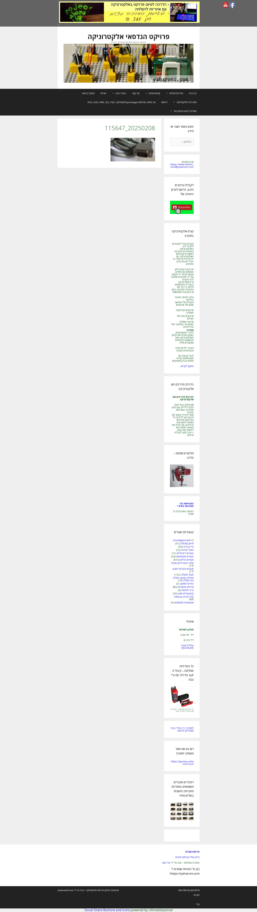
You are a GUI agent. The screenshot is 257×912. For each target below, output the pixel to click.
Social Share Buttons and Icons (107, 910)
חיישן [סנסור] (187, 543)
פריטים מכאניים (186, 587)
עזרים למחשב (187, 583)
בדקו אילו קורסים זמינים (187, 857)
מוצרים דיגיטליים (185, 553)
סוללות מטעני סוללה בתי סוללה (183, 579)
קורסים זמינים (154, 93)
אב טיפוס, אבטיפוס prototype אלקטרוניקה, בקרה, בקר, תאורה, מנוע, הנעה (121, 102)
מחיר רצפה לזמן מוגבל (182, 563)
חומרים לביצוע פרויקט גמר (185, 111)
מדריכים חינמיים (176, 93)
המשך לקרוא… (186, 366)
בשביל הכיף (121, 93)
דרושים (164, 102)
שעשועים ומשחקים (184, 602)
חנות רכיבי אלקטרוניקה (187, 102)
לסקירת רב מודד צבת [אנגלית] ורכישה (182, 729)
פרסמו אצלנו (192, 851)
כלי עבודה (188, 546)
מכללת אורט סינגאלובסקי (187, 647)
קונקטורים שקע (186, 593)
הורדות (103, 93)
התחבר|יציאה (88, 93)
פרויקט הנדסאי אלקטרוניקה (129, 36)
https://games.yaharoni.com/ (182, 763)
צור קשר (136, 93)
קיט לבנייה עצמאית (184, 596)
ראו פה (196, 894)
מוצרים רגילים (187, 559)
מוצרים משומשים (185, 556)
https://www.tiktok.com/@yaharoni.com (182, 166)
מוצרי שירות (187, 550)
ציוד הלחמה (187, 590)
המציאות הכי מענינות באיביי (185, 505)
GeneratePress (65, 890)
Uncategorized (181, 540)
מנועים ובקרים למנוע (183, 568)
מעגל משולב (187, 574)
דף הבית (193, 93)
